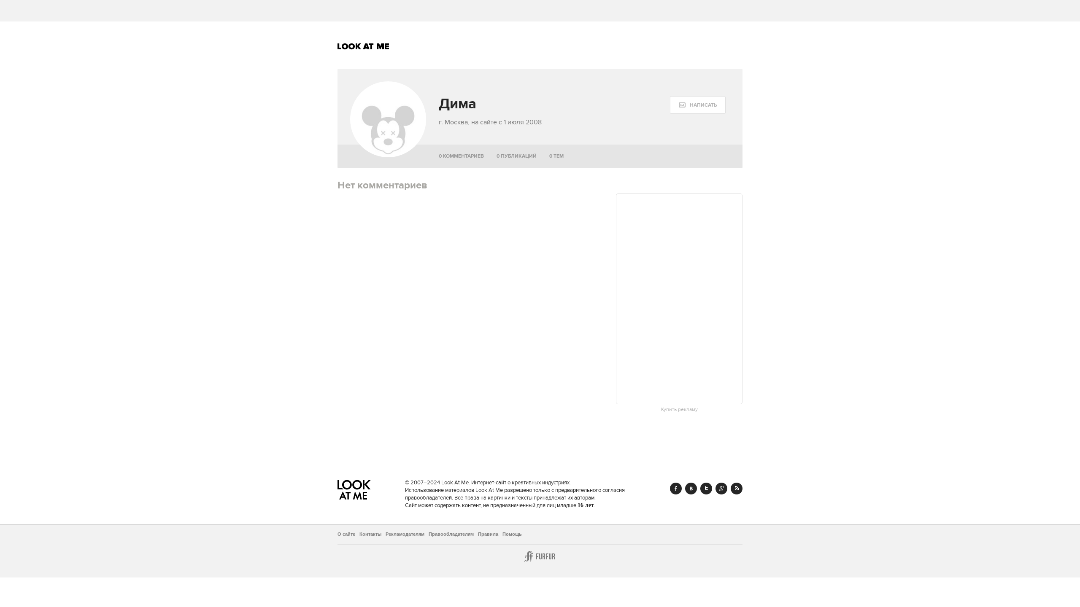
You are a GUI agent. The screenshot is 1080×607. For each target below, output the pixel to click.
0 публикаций (517, 156)
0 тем (556, 156)
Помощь (512, 534)
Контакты (370, 534)
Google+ (721, 488)
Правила (488, 534)
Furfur (540, 556)
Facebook (676, 488)
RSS (736, 488)
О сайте (346, 534)
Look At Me (363, 46)
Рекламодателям (405, 534)
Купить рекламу (679, 409)
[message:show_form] (698, 105)
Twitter (706, 488)
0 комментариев (461, 156)
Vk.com (691, 488)
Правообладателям (451, 534)
